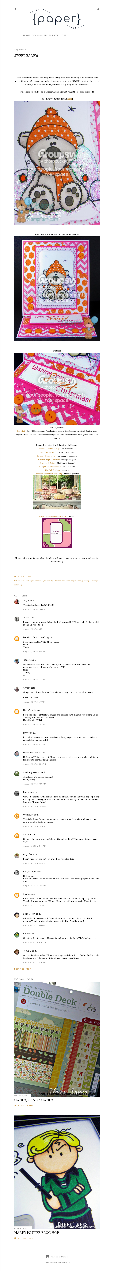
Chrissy (26, 687)
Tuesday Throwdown (46, 456)
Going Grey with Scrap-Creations (53, 516)
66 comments (27, 1105)
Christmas (38, 581)
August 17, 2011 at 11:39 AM (34, 651)
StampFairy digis (91, 581)
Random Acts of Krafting (36, 637)
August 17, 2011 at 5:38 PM (34, 744)
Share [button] (16, 576)
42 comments (27, 1238)
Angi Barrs (28, 854)
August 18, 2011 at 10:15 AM (34, 806)
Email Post (26, 576)
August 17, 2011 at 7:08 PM (34, 784)
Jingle (26, 600)
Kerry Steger (29, 871)
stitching (18, 585)
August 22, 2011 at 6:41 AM (34, 942)
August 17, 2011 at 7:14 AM (34, 609)
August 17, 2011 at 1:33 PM (34, 702)
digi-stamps (56, 581)
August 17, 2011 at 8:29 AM (34, 629)
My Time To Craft (47, 452)
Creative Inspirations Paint (49, 459)
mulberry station (31, 772)
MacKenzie (29, 792)
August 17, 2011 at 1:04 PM (34, 679)
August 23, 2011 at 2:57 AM (34, 962)
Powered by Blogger (59, 1257)
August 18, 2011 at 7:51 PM (34, 863)
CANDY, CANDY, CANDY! (34, 1100)
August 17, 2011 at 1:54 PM (34, 724)
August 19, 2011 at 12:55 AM (34, 885)
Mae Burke (64, 1262)
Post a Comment (22, 969)
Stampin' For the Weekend (50, 466)
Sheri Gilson (29, 913)
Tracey (26, 660)
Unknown (28, 814)
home (26, 35)
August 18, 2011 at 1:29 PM (34, 826)
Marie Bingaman (31, 752)
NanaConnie (29, 710)
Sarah (26, 894)
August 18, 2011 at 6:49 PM (34, 846)
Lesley (26, 933)
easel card (66, 581)
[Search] (98, 8)
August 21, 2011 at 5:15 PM (34, 925)
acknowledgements (45, 35)
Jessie (26, 617)
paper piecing (77, 581)
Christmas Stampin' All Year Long (48, 473)
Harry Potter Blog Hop (36, 1232)
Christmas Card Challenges (49, 449)
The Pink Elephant (52, 470)
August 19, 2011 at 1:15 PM (34, 905)
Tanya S (27, 950)
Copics (47, 581)
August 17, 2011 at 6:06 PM (34, 764)
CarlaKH (27, 834)
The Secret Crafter (47, 463)
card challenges (27, 581)
